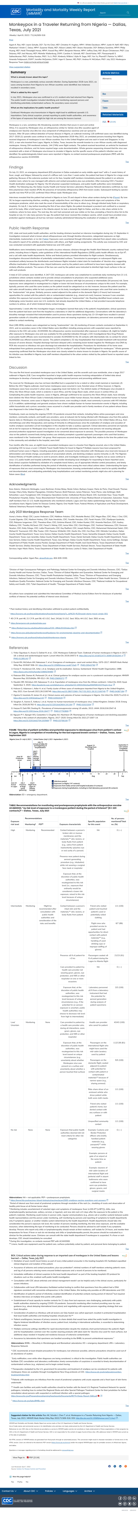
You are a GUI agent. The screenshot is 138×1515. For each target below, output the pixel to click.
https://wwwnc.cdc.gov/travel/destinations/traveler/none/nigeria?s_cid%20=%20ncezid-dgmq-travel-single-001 (59, 613)
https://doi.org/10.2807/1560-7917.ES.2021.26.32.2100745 (79, 691)
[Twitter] (125, 1498)
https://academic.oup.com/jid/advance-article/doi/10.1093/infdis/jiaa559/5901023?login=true (72, 685)
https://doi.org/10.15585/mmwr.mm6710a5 (57, 665)
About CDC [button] (30, 1491)
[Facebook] (120, 1498)
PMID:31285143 (20, 658)
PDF (109, 121)
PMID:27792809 (61, 711)
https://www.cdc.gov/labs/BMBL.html (29, 1400)
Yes (12, 1482)
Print (11, 40)
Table (45, 239)
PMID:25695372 (57, 678)
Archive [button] (88, 1491)
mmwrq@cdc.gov (67, 1450)
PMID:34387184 (117, 691)
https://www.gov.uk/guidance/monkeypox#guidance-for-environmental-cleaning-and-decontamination (55, 632)
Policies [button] (49, 1491)
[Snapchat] (129, 1504)
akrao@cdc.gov (46, 558)
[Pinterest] (125, 1504)
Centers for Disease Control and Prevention (31, 1469)
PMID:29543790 (88, 665)
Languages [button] (69, 1491)
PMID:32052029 (55, 698)
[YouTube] (120, 1504)
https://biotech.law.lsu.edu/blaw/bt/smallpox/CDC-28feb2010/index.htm (42, 628)
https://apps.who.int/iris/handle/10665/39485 (33, 671)
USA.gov (133, 1510)
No (27, 1482)
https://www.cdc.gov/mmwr (61, 1443)
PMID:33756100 (60, 720)
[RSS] (134, 1504)
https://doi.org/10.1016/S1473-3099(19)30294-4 (101, 655)
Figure (116, 197)
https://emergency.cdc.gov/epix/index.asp (28, 623)
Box (22, 474)
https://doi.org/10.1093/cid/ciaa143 (28, 698)
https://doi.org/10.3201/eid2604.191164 (54, 704)
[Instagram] (129, 1498)
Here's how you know (121, 3)
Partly (19, 1482)
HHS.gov (125, 1510)
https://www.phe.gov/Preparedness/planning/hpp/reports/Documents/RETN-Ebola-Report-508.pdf (54, 1396)
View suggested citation (19, 67)
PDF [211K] (34, 1457)
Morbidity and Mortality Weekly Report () (60, 11)
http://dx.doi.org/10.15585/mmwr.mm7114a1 (95, 1418)
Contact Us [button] (8, 1491)
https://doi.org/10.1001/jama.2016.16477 (31, 711)
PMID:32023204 (83, 704)
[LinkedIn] (134, 1498)
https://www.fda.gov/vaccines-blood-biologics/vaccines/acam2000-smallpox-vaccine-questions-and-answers (58, 1200)
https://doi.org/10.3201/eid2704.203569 (31, 720)
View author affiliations (36, 62)
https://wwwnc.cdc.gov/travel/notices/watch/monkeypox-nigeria (38, 637)
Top (127, 161)
